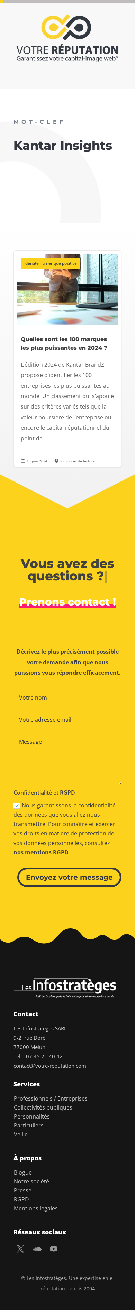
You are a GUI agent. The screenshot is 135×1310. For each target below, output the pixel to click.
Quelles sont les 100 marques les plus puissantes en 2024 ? (67, 359)
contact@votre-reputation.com (50, 1065)
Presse (23, 1190)
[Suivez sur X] (20, 1249)
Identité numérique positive (50, 263)
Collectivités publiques (43, 1107)
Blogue (23, 1172)
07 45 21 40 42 (44, 1056)
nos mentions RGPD (41, 852)
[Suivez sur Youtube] (54, 1249)
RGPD (21, 1199)
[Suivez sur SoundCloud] (37, 1249)
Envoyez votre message (69, 877)
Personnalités (32, 1116)
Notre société (31, 1181)
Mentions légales (36, 1208)
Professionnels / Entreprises (51, 1098)
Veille (21, 1134)
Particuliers (29, 1125)
